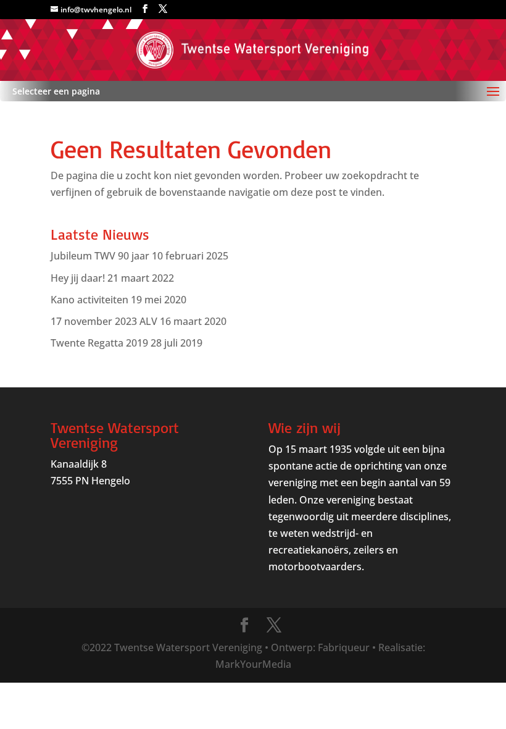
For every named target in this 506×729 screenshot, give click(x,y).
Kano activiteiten (89, 299)
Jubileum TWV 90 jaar (100, 256)
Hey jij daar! (78, 278)
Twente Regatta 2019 (99, 343)
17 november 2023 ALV (104, 321)
